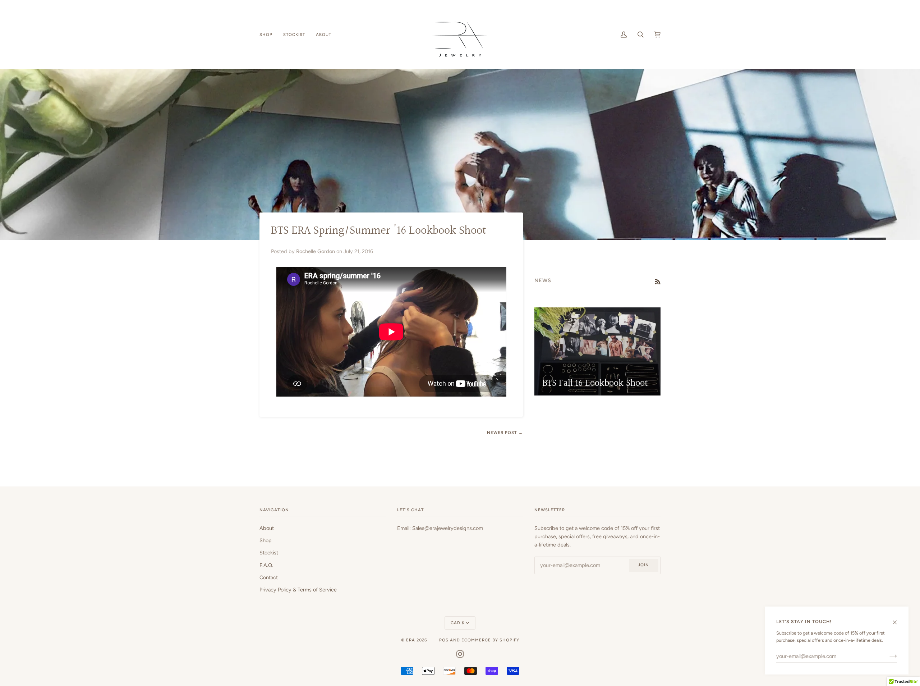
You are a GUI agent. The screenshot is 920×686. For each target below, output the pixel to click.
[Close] (897, 619)
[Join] (887, 656)
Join (643, 564)
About (266, 528)
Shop (265, 540)
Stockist (268, 552)
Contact (268, 577)
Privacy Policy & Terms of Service (298, 589)
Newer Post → (505, 432)
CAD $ (457, 622)
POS (443, 639)
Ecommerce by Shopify (490, 639)
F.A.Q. (266, 565)
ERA (410, 639)
